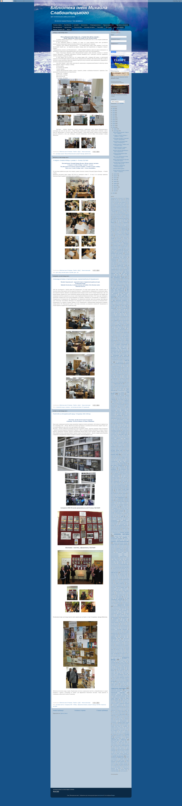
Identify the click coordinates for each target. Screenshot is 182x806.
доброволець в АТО (114, 504)
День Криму (125, 276)
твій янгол (117, 686)
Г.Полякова (120, 261)
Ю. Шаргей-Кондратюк (119, 419)
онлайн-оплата (125, 602)
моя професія (121, 582)
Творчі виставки (78, 27)
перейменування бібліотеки (116, 613)
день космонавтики (115, 481)
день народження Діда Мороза (123, 484)
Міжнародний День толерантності (119, 348)
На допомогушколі (119, 362)
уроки (112, 718)
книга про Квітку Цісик (115, 529)
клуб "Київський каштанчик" (122, 525)
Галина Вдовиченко (114, 262)
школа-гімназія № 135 (119, 737)
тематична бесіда (124, 686)
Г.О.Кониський (113, 261)
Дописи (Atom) (64, 713)
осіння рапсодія (114, 603)
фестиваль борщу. (119, 719)
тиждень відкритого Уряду (117, 698)
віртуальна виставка (116, 455)
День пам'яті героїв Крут (119, 288)
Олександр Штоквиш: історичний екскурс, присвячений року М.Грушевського (76, 279)
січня (115, 190)
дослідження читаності (123, 505)
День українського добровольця (123, 298)
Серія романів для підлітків (122, 398)
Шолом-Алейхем (125, 418)
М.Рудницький (126, 333)
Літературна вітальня (95, 25)
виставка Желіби (121, 446)
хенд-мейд (114, 723)
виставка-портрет (60, 153)
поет (118, 624)
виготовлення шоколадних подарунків (120, 442)
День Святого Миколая (115, 280)
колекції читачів (122, 547)
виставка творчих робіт (117, 450)
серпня (115, 177)
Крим (115, 320)
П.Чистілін (127, 378)
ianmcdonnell (101, 795)
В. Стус (119, 237)
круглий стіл (122, 557)
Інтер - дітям (118, 222)
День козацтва (119, 286)
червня (115, 181)
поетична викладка (124, 626)
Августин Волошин (114, 225)
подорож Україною (115, 622)
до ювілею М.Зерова (122, 502)
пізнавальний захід (119, 645)
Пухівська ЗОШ (117, 386)
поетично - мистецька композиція (119, 629)
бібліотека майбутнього (116, 438)
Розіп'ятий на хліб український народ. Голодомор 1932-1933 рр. (72, 414)
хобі (118, 723)
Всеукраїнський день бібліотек (120, 257)
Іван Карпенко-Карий (121, 218)
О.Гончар (120, 364)
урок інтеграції (126, 715)
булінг (121, 435)
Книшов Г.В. (125, 317)
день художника (122, 494)
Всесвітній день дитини (117, 253)
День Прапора (125, 278)
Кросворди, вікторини (89, 27)
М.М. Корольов (125, 332)
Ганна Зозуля (114, 264)
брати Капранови (114, 435)
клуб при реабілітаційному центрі (118, 527)
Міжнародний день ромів (116, 356)
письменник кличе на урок (118, 619)
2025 (113, 110)
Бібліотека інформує (119, 27)
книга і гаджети (125, 529)
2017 (113, 125)
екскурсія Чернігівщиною (115, 509)
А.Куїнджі (120, 223)
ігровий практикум (124, 764)
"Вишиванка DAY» (114, 198)
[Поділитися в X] (96, 151)
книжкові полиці (114, 545)
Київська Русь (120, 313)
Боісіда (112, 234)
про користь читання (124, 641)
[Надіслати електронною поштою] (93, 151)
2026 (113, 108)
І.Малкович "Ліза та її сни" (117, 217)
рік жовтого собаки (122, 662)
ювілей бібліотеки (125, 745)
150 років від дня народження (120, 202)
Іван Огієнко (124, 219)
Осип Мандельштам (119, 374)
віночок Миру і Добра (125, 454)
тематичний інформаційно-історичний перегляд (120, 695)
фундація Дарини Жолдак (123, 722)
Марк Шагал (118, 336)
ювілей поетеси (123, 758)
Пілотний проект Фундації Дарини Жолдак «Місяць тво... (121, 163)
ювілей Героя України (123, 742)
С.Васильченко (115, 392)
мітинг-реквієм (113, 587)
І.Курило (122, 215)
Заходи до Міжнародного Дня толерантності (120, 154)
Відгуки (69, 29)
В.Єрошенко (119, 238)
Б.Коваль (118, 230)
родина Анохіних (118, 656)
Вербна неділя (125, 245)
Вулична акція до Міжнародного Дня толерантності (120, 151)
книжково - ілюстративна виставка (73, 407)
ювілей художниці (121, 761)
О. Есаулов (114, 364)
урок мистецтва (115, 714)
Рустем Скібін (120, 389)
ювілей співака (121, 760)
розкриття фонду (80, 153)
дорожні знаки (113, 505)
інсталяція (120, 765)
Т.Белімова (126, 402)
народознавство (119, 591)
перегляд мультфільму (123, 610)
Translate (121, 103)
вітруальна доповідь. (121, 458)
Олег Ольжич (115, 370)
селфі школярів (120, 670)
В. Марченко (114, 237)
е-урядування (115, 508)
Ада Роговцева (125, 226)
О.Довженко (125, 364)
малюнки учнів (114, 574)
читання (126, 730)
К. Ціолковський (114, 309)
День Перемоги (117, 278)
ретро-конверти (122, 653)
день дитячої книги (116, 474)
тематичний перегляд (118, 692)
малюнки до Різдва (124, 572)
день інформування (120, 497)
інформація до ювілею (116, 768)
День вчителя (113, 284)
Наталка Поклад (119, 363)
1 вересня (122, 199)
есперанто (126, 513)
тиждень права (117, 700)
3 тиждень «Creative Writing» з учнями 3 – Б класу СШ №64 (70, 160)
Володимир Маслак (124, 246)
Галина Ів (126, 261)
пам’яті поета (125, 606)
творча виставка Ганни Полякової (123, 681)
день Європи (122, 462)
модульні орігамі (118, 580)
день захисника (124, 477)
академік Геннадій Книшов (124, 427)
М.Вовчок (112, 332)
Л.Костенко (113, 324)
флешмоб (126, 719)
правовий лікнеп (124, 636)
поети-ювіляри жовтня (115, 626)
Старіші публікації (102, 710)
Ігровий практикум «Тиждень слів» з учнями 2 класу (120, 148)
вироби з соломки (119, 445)
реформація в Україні (120, 654)
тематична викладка (118, 688)
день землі (123, 478)
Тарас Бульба (118, 403)
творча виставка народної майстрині (120, 682)
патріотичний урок (124, 607)
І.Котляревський (117, 215)
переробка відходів (120, 614)
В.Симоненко (118, 239)
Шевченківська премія (115, 418)
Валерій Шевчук (114, 242)
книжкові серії (121, 545)
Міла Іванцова (126, 359)
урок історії (114, 717)
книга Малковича (118, 528)
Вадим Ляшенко (124, 241)
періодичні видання (115, 617)
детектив (117, 500)
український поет (117, 707)
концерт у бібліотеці (120, 549)
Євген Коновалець (121, 213)
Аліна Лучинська (122, 227)
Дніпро (126, 301)
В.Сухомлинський (115, 241)
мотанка (116, 582)
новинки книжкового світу (120, 595)
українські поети (120, 710)
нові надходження (120, 598)
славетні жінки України (115, 673)
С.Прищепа (122, 392)
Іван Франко (113, 221)
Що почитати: (84, 25)
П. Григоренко (124, 375)
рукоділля (122, 659)
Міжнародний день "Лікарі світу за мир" (119, 349)
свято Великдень (121, 669)
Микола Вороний (121, 339)
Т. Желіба (114, 402)
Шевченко (126, 416)
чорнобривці (114, 734)
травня (115, 183)
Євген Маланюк (118, 214)
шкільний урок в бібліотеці (118, 739)
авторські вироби (114, 426)
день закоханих (114, 476)
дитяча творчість (121, 501)
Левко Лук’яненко (120, 324)
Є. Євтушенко (124, 210)
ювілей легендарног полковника (123, 750)
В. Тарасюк (125, 237)
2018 (113, 123)
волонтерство (124, 453)
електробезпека (119, 513)
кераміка (112, 525)
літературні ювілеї (123, 571)
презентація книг (123, 637)
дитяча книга (114, 501)
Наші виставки (68, 27)
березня (116, 187)
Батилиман (123, 231)
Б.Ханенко (123, 230)
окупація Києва (118, 602)
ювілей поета (88, 153)
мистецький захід (123, 575)
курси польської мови (118, 559)
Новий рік (127, 363)
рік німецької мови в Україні (122, 663)
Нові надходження (57, 27)
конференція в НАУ (119, 548)
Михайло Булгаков (120, 343)
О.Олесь (125, 366)
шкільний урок (124, 738)
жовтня (115, 173)
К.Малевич (122, 309)
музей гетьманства (120, 583)
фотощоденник (113, 722)
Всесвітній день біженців (121, 251)
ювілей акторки (117, 745)
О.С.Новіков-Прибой (120, 367)
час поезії (121, 730)
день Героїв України (122, 463)
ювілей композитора (121, 749)
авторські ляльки (123, 426)
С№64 (119, 400)
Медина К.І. (113, 339)
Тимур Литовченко (120, 406)
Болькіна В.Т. (117, 233)
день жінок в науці (124, 474)
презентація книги (115, 638)
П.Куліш (112, 376)
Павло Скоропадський (123, 379)
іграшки (116, 764)
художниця (125, 726)
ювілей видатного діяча (117, 746)
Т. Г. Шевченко (125, 400)
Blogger (113, 795)
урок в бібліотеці (122, 711)
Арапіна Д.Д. (124, 229)
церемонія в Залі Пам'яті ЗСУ (122, 729)
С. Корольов (127, 390)
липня (115, 179)
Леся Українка (126, 325)
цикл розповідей (114, 730)
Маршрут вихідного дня (58, 29)
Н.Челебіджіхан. (120, 360)
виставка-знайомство (116, 453)
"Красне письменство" (108, 25)
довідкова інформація (124, 504)
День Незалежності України (118, 277)
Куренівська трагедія (116, 321)
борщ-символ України (123, 434)
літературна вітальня (114, 564)
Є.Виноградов (120, 211)
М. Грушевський (85, 407)
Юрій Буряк (120, 422)
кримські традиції (114, 557)
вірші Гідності (114, 457)
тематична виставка (116, 690)
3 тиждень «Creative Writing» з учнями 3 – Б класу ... (120, 136)
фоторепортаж (123, 721)
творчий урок (113, 685)
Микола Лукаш (121, 340)
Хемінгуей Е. (124, 411)
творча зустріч (114, 684)
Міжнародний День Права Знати (118, 347)
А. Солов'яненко (114, 223)
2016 (113, 127)
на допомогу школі (123, 587)
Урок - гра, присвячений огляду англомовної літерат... (120, 157)
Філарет (118, 411)
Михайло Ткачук (124, 345)
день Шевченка (122, 468)
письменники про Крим (122, 621)
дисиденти (127, 500)
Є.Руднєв (126, 211)
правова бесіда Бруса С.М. (124, 633)
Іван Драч (114, 218)
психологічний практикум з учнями (121, 644)
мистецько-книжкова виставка (116, 578)
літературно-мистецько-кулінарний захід (120, 568)
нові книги (118, 596)
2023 (113, 114)
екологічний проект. (123, 508)
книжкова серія (114, 537)
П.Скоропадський (114, 378)
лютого (115, 188)
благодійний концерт (124, 431)
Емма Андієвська (116, 305)
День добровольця (118, 285)
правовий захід (114, 636)
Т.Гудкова (112, 403)
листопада (116, 130)
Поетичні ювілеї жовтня (118, 168)
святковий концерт (120, 667)
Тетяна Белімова (121, 404)
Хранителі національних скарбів (118, 412)
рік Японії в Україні (121, 661)
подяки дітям (122, 622)
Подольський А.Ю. (118, 383)
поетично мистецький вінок (116, 630)
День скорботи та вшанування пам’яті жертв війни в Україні (120, 296)
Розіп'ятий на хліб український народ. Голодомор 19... (120, 142)
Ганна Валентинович (124, 262)
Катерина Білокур (114, 312)
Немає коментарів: (86, 151)
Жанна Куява (124, 305)
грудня (115, 128)
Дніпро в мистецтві (115, 302)
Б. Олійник (113, 230)
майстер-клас (114, 572)
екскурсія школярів (118, 510)
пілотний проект (65, 272)
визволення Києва (121, 443)
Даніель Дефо (119, 269)
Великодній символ (117, 245)
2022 (113, 116)
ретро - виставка (114, 653)
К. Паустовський (124, 308)
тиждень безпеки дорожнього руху (119, 696)
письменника (113, 621)
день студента (119, 492)
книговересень (115, 532)
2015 (113, 193)
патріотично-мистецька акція (116, 609)
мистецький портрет (115, 576)
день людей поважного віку (117, 482)
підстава (112, 645)
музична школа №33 (121, 584)
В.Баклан (125, 238)
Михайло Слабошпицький (121, 344)
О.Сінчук (127, 367)
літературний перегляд (115, 565)
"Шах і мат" (116, 199)
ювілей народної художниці (122, 753)
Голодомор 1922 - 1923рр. (71, 704)
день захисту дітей (115, 478)
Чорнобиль (119, 415)
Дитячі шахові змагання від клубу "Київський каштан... (121, 160)
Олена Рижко (114, 372)
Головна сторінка (57, 25)
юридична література (123, 762)
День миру (126, 286)
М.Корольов (118, 332)
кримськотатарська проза (117, 553)
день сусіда (125, 492)
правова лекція (115, 634)
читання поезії (118, 733)
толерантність (118, 702)
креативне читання (122, 552)
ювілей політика (114, 760)
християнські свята (118, 725)
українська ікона (120, 706)
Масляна (114, 337)
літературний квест (124, 564)
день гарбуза (122, 470)
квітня (115, 185)
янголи (112, 764)
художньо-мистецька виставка (117, 727)
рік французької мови (115, 665)
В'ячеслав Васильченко (124, 235)
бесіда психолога (126, 430)
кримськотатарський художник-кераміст (119, 556)
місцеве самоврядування (116, 586)
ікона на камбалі (114, 765)
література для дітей (122, 563)
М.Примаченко (119, 333)
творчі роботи (120, 685)
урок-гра (126, 717)
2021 (113, 117)
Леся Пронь (118, 325)
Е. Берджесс (126, 304)
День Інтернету (118, 272)
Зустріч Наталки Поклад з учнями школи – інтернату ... (121, 171)
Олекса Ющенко (118, 371)
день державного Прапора (123, 472)
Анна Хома (118, 229)
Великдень (126, 243)
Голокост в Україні (120, 266)
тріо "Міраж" (125, 702)
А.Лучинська (125, 223)
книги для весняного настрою (116, 531)
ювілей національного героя (116, 754)
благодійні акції (124, 433)
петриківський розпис (124, 617)
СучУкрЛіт (76, 25)
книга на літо (125, 528)
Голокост (113, 266)
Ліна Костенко (121, 328)
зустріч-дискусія (114, 523)
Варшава (112, 243)
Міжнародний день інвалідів (117, 359)
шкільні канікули (114, 741)
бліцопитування (114, 434)
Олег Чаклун (122, 370)
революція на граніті (120, 649)
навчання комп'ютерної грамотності (118, 588)
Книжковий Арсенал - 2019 (117, 317)
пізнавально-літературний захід (123, 646)
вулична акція (114, 454)
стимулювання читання (122, 674)
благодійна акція (115, 431)
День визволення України (121, 282)
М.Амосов (125, 331)
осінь (119, 603)
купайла (127, 557)
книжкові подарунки (124, 544)
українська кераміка (114, 703)
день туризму (123, 493)
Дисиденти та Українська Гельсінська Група (119, 166)
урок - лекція (114, 711)
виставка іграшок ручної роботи (123, 451)
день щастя (117, 496)
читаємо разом (126, 733)
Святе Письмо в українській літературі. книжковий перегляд (120, 395)
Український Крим (123, 408)
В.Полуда (112, 239)
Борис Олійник (125, 233)
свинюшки (117, 666)
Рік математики (120, 390)
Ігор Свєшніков (122, 221)
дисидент (122, 500)
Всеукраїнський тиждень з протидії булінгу (119, 258)
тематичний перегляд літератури (119, 694)
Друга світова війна (119, 304)
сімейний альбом (124, 678)
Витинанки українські (115, 246)
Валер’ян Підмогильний (123, 242)
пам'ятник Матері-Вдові (117, 606)
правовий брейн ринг (124, 634)
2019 (113, 121)
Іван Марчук (118, 219)
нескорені (113, 594)
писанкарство (116, 618)
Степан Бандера (120, 399)
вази (121, 439)
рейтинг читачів (121, 650)
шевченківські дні (119, 735)
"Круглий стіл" (121, 198)
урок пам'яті (122, 714)
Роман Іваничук (121, 387)
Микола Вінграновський (70, 153)
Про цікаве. (108, 27)
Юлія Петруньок (114, 422)
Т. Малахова (120, 402)
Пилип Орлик (121, 382)
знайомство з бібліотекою (123, 517)
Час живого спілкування (122, 25)
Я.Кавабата (122, 423)
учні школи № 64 (119, 718)
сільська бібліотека (115, 678)
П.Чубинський (114, 379)
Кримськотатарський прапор (124, 320)
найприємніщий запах (115, 590)
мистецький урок (124, 576)
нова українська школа (121, 594)
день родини (118, 489)
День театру (113, 298)
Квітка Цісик (122, 312)
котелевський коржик (120, 551)
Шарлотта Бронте (119, 416)
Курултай (124, 321)
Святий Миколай (119, 396)
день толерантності (115, 493)
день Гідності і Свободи (116, 465)
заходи (117, 516)
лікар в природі (124, 560)
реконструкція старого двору (122, 652)
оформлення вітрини (82, 704)
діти (57, 272)
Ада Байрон (118, 226)
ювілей (121, 741)
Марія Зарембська (125, 336)
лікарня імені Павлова (116, 561)
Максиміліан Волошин (117, 335)
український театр (124, 707)
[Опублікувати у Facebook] (97, 151)
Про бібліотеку (67, 25)
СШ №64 (71, 272)
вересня (116, 175)
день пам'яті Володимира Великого (118, 485)
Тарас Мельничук (126, 403)
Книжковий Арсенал (125, 316)
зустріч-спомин (113, 524)
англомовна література (116, 430)
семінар (126, 670)
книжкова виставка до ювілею (121, 536)
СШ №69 (121, 394)
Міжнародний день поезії (124, 353)
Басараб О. (116, 231)
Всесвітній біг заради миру (117, 249)
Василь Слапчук (119, 243)
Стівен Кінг (127, 399)
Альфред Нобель (114, 227)
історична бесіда (124, 769)
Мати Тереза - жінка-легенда (122, 337)
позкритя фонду (126, 630)
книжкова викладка (124, 532)
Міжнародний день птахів (120, 355)
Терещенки (114, 404)
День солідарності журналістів (122, 297)
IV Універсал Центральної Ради (121, 207)
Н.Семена (114, 360)
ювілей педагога (125, 754)
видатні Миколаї (114, 443)
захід (59, 272)
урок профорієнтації (118, 715)
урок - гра (76, 272)
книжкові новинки (114, 544)
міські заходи (125, 586)
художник (126, 725)
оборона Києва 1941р (120, 600)
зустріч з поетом (124, 521)
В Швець (117, 235)
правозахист (113, 637)
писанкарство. (124, 618)
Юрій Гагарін (126, 422)
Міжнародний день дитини (116, 351)
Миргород (118, 341)
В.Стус (128, 239)
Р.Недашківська (114, 387)
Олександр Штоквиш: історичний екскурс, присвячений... (121, 139)
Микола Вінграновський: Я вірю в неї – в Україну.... (121, 133)
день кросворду (124, 481)
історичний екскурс (60, 407)
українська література (124, 703)
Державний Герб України (119, 301)
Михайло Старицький (115, 345)
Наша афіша (100, 27)
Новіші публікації (58, 710)
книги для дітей (126, 531)
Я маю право (115, 423)
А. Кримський (125, 222)
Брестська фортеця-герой (120, 234)
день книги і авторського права (121, 480)
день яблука (123, 496)
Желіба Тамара (114, 306)
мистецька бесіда (123, 574)
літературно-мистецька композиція (122, 567)
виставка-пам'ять (60, 704)
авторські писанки (114, 427)
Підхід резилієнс (125, 386)
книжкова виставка (121, 534)
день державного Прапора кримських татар (120, 473)
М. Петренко (119, 331)
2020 (113, 119)
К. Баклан (118, 308)
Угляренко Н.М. (120, 407)
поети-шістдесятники (124, 625)
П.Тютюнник (121, 378)
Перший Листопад (114, 382)
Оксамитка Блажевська (116, 368)
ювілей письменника (117, 756)
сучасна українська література (122, 677)
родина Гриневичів (125, 656)
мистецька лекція (114, 575)
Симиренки (113, 399)
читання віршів (114, 731)
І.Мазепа (127, 215)
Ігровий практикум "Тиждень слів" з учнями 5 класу (121, 145)
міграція (127, 584)
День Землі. (120, 274)
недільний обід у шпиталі (122, 592)
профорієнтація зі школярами (116, 642)
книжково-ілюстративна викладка (120, 543)
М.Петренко (113, 333)
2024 (113, 112)
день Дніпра (126, 465)
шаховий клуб (120, 734)
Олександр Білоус (125, 371)
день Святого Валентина (118, 466)
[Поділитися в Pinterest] (98, 151)
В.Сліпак (123, 239)
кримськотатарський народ (117, 555)
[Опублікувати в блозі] (94, 151)
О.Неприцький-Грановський (116, 366)
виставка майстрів (123, 449)
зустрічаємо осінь (123, 524)
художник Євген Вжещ (115, 726)
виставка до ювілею (120, 447)
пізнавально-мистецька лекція (118, 648)
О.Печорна (113, 367)
